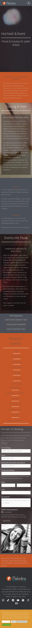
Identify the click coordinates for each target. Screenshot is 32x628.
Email (3, 489)
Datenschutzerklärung (22, 621)
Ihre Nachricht (5, 497)
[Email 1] (16, 603)
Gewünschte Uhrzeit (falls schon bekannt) (13, 463)
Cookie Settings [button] (6, 621)
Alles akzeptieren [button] (6, 624)
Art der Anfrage (6, 448)
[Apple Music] (28, 600)
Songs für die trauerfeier (16, 324)
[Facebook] (13, 600)
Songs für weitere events (16, 329)
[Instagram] (3, 600)
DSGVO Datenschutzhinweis (9, 509)
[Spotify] (23, 600)
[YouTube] (18, 600)
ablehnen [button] (13, 621)
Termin (3, 455)
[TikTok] (8, 600)
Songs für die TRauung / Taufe (16, 320)
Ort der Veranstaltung (8, 470)
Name (3, 482)
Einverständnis (7, 512)
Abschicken (6, 521)
